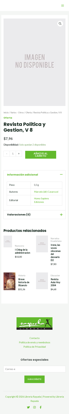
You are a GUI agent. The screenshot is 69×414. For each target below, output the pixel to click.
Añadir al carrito (41, 154)
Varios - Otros (17, 112)
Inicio (6, 112)
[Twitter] (28, 407)
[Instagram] (34, 407)
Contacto (35, 338)
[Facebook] (40, 407)
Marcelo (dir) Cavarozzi (46, 191)
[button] (60, 23)
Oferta (29, 112)
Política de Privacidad (34, 346)
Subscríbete (34, 379)
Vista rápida (7, 262)
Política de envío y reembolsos (34, 342)
